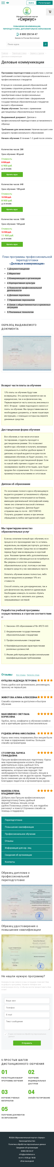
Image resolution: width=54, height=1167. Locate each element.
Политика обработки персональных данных (27, 1144)
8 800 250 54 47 (28, 34)
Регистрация (44, 3)
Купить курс (12, 174)
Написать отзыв (33, 675)
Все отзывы (21, 675)
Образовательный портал (27, 19)
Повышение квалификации (19, 827)
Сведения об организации (18, 855)
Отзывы (9, 841)
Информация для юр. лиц (18, 848)
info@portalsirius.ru (27, 1154)
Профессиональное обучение (20, 834)
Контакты (10, 862)
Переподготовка (13, 820)
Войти (31, 3)
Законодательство (27, 1141)
